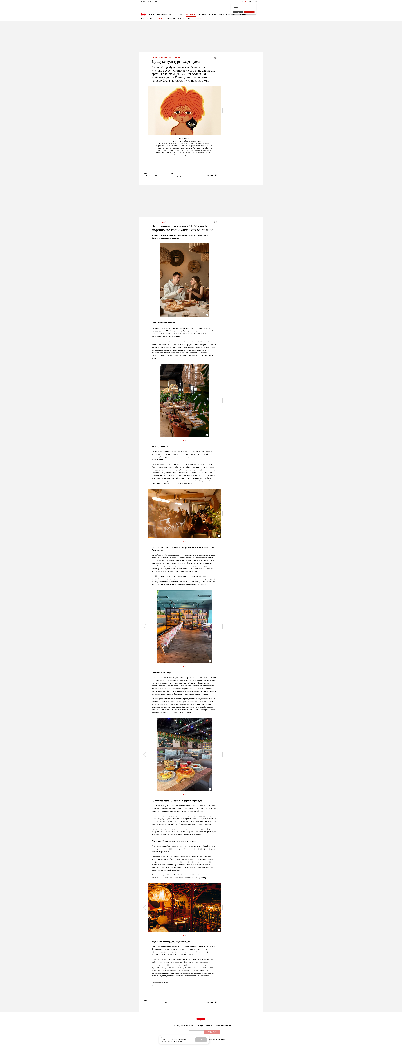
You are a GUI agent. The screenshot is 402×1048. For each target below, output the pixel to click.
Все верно (249, 12)
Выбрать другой (237, 12)
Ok (201, 1040)
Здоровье (212, 14)
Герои (152, 18)
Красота (180, 14)
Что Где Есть (171, 18)
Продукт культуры (177, 176)
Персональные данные (223, 1026)
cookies (181, 1041)
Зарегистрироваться (153, 1)
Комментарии (212, 175)
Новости (144, 18)
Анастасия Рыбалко (149, 1003)
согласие (174, 1039)
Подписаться (166, 57)
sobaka (145, 176)
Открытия (181, 18)
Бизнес (198, 18)
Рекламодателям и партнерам (184, 1026)
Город (151, 14)
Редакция (200, 1026)
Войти (143, 1)
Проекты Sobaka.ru (253, 1)
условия (163, 1039)
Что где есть (191, 14)
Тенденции (160, 18)
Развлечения (162, 14)
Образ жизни (224, 14)
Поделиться (177, 57)
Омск (242, 1)
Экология (202, 14)
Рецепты (190, 18)
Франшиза (209, 1026)
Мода (171, 14)
